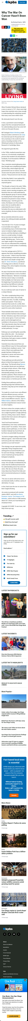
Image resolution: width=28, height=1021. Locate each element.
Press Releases (6, 958)
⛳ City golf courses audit (11, 519)
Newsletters (6, 947)
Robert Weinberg (15, 132)
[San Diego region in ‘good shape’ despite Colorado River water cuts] (14, 899)
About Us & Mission (7, 944)
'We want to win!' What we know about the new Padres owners (13, 728)
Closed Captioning (7, 976)
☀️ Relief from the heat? (10, 522)
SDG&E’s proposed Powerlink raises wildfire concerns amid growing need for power (13, 882)
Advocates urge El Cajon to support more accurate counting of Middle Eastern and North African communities (14, 743)
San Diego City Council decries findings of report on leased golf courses (14, 735)
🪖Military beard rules (10, 525)
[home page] (11, 2)
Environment (4, 878)
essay (23, 135)
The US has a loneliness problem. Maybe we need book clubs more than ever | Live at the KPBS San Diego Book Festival (14, 624)
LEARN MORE (13, 1016)
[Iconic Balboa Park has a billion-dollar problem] (14, 841)
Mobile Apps (6, 955)
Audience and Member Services (10, 974)
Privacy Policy (6, 961)
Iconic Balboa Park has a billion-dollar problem (14, 852)
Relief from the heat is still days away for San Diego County (13, 721)
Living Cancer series (18, 101)
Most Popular (7, 692)
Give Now (22, 2)
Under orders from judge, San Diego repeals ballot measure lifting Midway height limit (13, 713)
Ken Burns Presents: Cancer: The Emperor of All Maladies (13, 496)
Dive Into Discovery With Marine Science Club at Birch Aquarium (12, 655)
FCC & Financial (7, 952)
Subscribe (14, 582)
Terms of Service (7, 966)
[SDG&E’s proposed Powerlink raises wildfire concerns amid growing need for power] (14, 869)
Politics (3, 821)
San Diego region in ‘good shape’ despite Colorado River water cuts (14, 912)
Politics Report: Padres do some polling (14, 824)
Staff (4, 964)
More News (6, 803)
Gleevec (22, 364)
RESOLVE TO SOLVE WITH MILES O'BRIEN (12, 684)
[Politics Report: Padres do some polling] (14, 812)
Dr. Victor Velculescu (11, 262)
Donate (14, 795)
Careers (5, 950)
